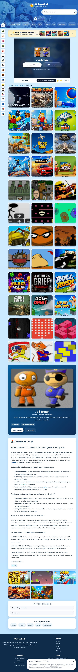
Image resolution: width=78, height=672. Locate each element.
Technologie (47, 625)
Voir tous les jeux (20, 665)
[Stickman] (3, 51)
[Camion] (3, 109)
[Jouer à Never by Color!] (60, 33)
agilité (14, 565)
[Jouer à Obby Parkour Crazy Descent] (66, 33)
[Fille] (3, 75)
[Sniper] (3, 99)
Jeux (16, 85)
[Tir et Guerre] (3, 31)
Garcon (30, 625)
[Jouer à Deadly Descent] (42, 33)
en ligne (21, 625)
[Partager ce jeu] (63, 80)
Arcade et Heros (15, 24)
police (45, 487)
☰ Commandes (52, 65)
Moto (33, 24)
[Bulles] (3, 94)
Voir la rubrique (17, 430)
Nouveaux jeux (19, 658)
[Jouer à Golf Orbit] (54, 33)
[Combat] (3, 60)
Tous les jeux (30, 430)
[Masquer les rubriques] (3, 25)
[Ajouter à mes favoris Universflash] (66, 80)
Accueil (11, 85)
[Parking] (3, 104)
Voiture (25, 24)
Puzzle (48, 24)
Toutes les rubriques (20, 663)
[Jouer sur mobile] (68, 80)
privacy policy (54, 666)
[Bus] (3, 114)
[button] (46, 80)
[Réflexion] (3, 41)
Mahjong (58, 651)
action (23, 484)
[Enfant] (3, 70)
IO (54, 24)
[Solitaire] (3, 89)
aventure (13, 462)
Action (22, 85)
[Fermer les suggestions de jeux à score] (72, 33)
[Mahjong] (3, 36)
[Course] (3, 65)
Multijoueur (61, 24)
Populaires (20, 660)
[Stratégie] (3, 85)
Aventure (72, 24)
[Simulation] (3, 80)
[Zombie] (3, 46)
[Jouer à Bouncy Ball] (48, 33)
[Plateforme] (3, 55)
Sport (40, 24)
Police (38, 625)
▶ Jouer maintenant (32, 65)
